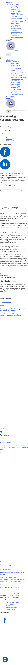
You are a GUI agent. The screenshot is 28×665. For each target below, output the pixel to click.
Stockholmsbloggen (16, 27)
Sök (16, 50)
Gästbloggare (9, 127)
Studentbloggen (15, 25)
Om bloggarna (10, 39)
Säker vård (9, 139)
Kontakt (8, 40)
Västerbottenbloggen (16, 32)
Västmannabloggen (16, 33)
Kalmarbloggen (15, 16)
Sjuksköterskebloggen (17, 21)
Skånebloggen (15, 23)
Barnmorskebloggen (16, 7)
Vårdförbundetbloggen (12, 4)
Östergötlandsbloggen (17, 37)
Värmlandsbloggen (16, 28)
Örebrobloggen (15, 35)
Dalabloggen (14, 13)
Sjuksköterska (10, 140)
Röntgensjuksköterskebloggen (19, 20)
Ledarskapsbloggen (16, 18)
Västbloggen (9, 2)
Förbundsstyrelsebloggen (18, 14)
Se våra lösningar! (5, 295)
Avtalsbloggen (15, 6)
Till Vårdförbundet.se (12, 609)
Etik (7, 137)
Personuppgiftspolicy (12, 607)
